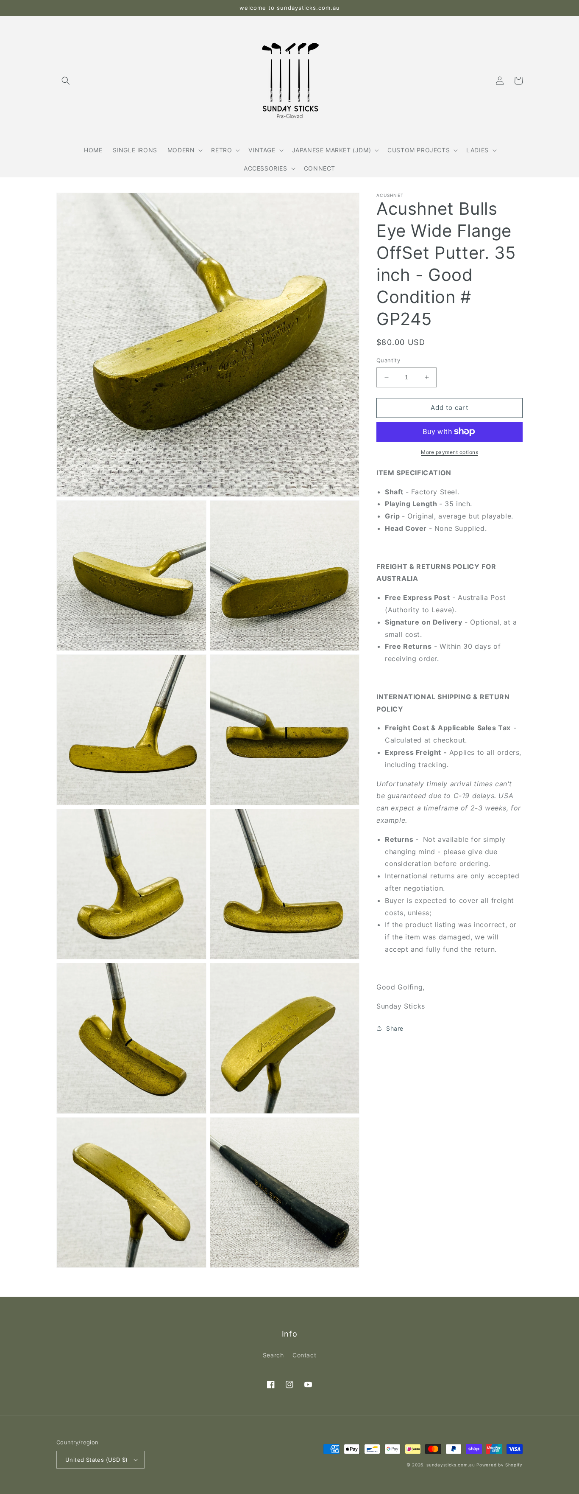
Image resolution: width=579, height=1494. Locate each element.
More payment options (449, 451)
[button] (65, 80)
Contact (304, 1355)
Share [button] (395, 1028)
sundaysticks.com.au (450, 1464)
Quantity (388, 360)
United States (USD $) (96, 1459)
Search (273, 1355)
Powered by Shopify (499, 1464)
